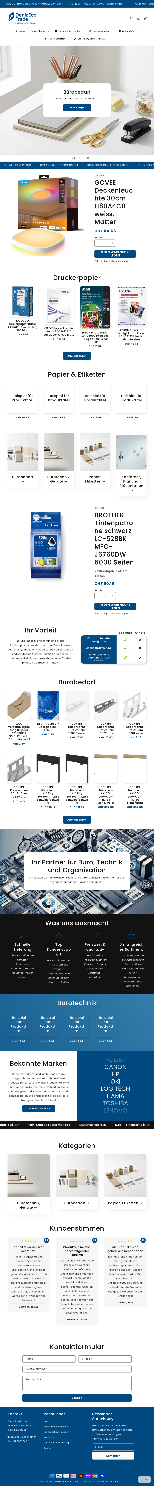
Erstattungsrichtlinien (56, 1426)
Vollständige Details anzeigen (111, 261)
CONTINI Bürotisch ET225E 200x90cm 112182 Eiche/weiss (106, 795)
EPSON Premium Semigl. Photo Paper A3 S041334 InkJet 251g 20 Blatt (131, 335)
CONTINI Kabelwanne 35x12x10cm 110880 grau (19, 792)
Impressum (50, 1437)
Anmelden (113, 1456)
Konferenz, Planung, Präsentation (131, 481)
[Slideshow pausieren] (87, 158)
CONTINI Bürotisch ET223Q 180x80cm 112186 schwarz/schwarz (48, 795)
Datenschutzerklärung (56, 1442)
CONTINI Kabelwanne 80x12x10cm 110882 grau (106, 728)
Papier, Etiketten (93, 479)
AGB (46, 1421)
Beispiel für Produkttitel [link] (22, 398)
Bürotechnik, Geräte (58, 479)
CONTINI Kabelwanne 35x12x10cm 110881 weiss (135, 728)
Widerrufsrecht (105, 1481)
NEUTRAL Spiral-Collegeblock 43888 (48, 727)
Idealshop (48, 1481)
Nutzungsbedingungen (56, 1431)
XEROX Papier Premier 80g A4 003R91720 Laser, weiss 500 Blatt (59, 331)
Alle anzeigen (77, 356)
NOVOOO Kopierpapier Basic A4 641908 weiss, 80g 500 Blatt (23, 325)
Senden (77, 1398)
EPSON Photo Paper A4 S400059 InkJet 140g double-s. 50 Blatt (95, 337)
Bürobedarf (22, 477)
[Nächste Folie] (80, 158)
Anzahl (98, 237)
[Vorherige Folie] (66, 158)
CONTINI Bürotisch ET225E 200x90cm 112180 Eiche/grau (135, 795)
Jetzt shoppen (77, 108)
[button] (131, 18)
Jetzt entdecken (38, 1108)
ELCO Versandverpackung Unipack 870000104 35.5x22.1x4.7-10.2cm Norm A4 (19, 731)
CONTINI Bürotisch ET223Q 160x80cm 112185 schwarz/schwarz (77, 795)
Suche (47, 1448)
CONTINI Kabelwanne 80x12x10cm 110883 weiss (77, 728)
